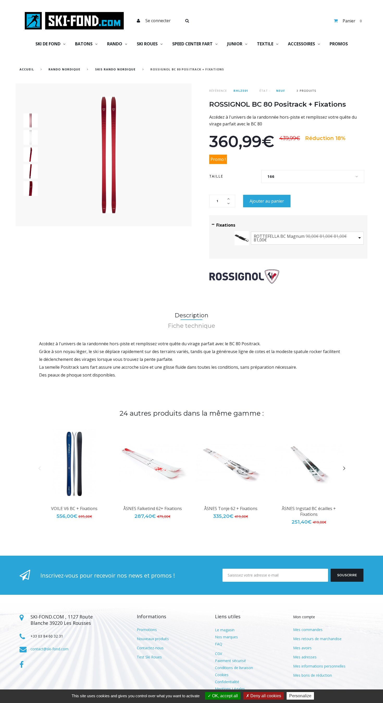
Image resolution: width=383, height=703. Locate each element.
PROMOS (339, 44)
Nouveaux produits (153, 638)
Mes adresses (305, 656)
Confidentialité (227, 681)
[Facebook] (22, 664)
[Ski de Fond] (74, 20)
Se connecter (158, 20)
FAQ (218, 643)
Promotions (147, 629)
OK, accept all (224, 696)
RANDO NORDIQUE (64, 69)
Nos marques (226, 636)
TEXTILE (265, 44)
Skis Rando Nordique (115, 69)
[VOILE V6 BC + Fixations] (74, 464)
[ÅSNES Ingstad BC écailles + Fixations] (309, 464)
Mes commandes (308, 629)
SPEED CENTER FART (192, 44)
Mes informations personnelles (319, 666)
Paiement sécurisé (230, 660)
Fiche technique (191, 325)
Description (191, 315)
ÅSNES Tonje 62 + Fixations (230, 508)
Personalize (300, 696)
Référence (218, 91)
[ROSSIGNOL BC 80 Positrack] (30, 120)
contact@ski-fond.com (49, 648)
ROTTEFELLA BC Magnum (300, 238)
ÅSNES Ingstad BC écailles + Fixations (309, 511)
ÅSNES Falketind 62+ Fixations (152, 508)
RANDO (114, 44)
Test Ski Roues (149, 656)
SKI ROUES (147, 44)
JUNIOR (234, 44)
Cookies (221, 674)
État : (265, 91)
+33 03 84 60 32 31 (46, 636)
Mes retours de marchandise (317, 638)
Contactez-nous (150, 647)
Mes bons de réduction (312, 675)
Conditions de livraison (234, 667)
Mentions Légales (230, 688)
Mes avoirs (302, 647)
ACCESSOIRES (301, 44)
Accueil (27, 69)
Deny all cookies (265, 696)
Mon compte (304, 616)
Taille (217, 176)
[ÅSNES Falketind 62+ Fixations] (152, 464)
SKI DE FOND (47, 44)
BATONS (83, 44)
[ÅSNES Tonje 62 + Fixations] (230, 464)
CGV (218, 653)
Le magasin (224, 629)
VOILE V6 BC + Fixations (74, 508)
